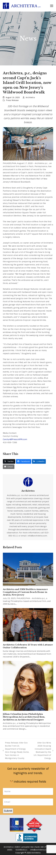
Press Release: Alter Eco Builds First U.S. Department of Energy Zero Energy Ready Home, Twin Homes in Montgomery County (16, 750)
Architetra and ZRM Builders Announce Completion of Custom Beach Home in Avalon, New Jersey (25, 592)
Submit (8, 810)
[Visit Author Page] (28, 482)
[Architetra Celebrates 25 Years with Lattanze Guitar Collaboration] (28, 624)
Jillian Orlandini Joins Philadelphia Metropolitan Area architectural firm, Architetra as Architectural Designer (24, 717)
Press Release (12, 100)
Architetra (30, 97)
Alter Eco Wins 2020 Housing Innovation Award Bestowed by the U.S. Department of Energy (42, 750)
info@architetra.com (39, 850)
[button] (51, 6)
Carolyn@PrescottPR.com (15, 439)
